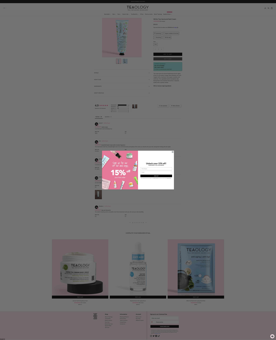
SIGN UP (156, 175)
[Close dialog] (172, 152)
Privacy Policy (169, 178)
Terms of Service (155, 178)
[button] (272, 336)
